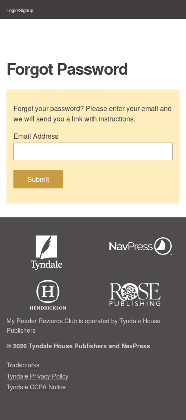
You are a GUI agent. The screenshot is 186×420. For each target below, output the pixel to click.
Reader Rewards (49, 33)
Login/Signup (19, 9)
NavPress (142, 247)
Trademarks (22, 364)
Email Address (35, 136)
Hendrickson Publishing (48, 295)
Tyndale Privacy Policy (37, 375)
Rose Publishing (142, 294)
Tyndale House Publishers (48, 254)
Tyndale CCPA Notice (36, 386)
